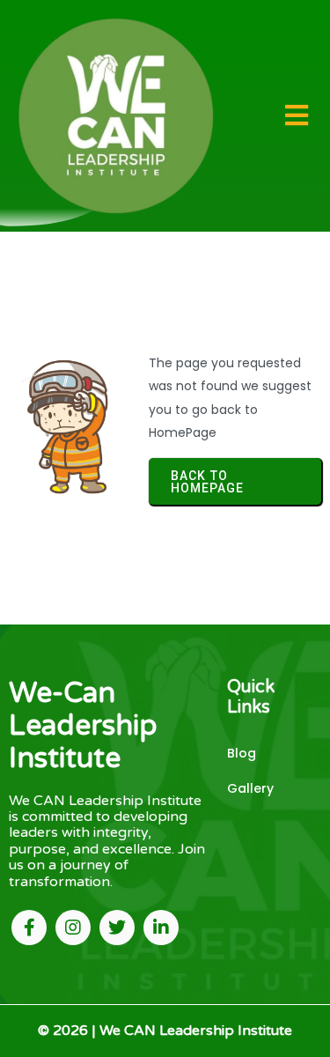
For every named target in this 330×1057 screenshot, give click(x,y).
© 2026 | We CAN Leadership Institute (165, 1030)
